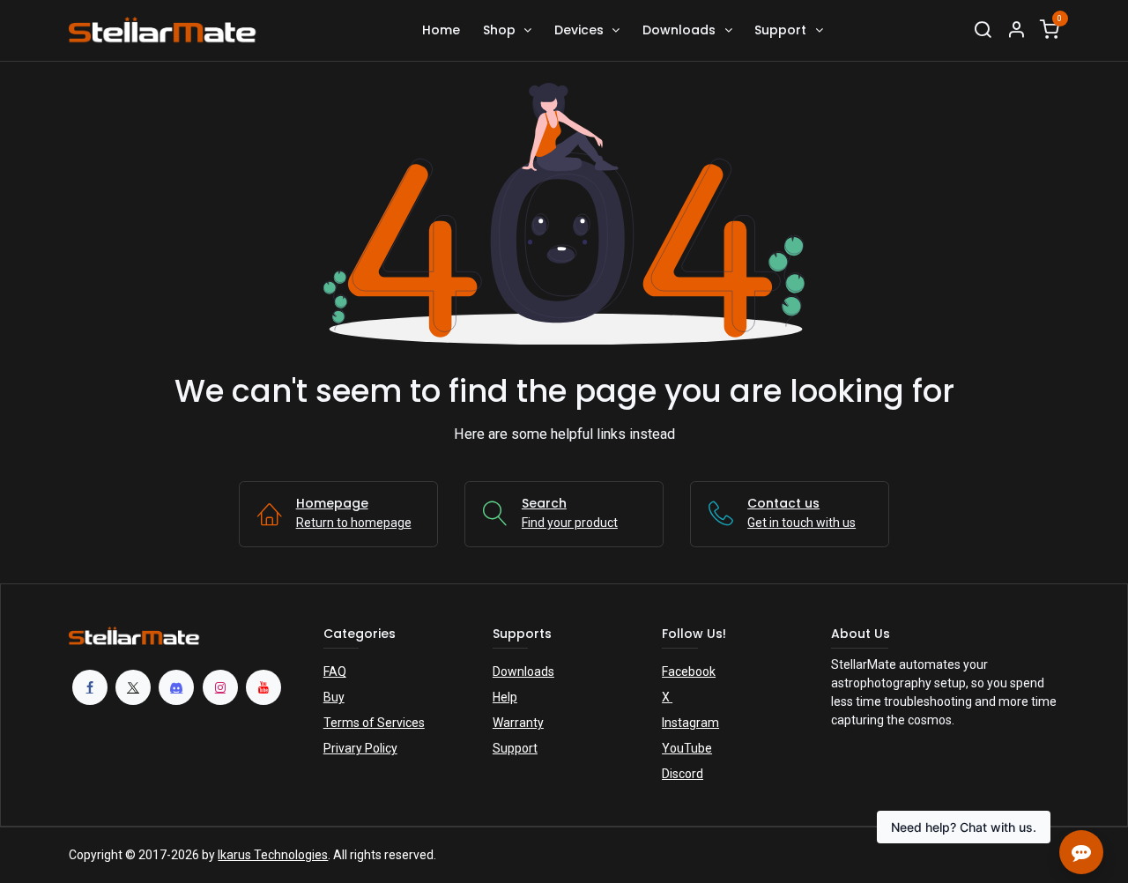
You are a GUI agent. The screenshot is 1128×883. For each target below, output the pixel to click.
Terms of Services (374, 723)
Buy (334, 697)
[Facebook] (90, 687)
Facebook (689, 671)
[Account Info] (1016, 30)
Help (505, 697)
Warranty (518, 723)
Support (515, 748)
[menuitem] (441, 30)
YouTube (687, 748)
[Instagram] (220, 687)
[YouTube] (263, 687)
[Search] (982, 30)
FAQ (334, 671)
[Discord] (176, 687)
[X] (133, 687)
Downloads (523, 671)
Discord (682, 774)
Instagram (690, 723)
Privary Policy (360, 748)
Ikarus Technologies (273, 855)
